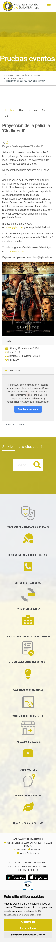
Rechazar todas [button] (28, 928)
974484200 (21, 849)
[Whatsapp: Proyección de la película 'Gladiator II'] (7, 142)
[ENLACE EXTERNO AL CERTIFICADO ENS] (28, 886)
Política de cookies (28, 870)
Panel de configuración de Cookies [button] (28, 934)
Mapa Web (27, 862)
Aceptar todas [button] (28, 922)
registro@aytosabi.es (29, 853)
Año (7, 116)
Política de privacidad (19, 866)
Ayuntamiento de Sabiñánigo (16, 75)
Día (21, 110)
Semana (32, 110)
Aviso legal (39, 862)
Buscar (37, 464)
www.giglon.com (14, 227)
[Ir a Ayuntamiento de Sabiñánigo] (21, 6)
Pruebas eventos (15, 78)
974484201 (35, 849)
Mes (44, 110)
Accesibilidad (40, 866)
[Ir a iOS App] (38, 877)
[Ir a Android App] (16, 877)
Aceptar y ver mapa (28, 409)
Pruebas (38, 75)
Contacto (14, 862)
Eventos (9, 110)
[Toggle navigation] (49, 6)
